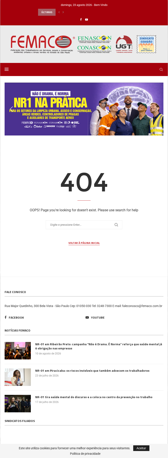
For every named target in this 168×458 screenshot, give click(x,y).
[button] (59, 12)
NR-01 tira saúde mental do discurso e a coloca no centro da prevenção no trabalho (93, 397)
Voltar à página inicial (84, 243)
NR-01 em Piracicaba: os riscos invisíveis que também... (72, 12)
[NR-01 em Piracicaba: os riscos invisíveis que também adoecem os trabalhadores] (18, 377)
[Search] (161, 69)
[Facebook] (81, 19)
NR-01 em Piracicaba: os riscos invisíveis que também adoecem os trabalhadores (92, 370)
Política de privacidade (85, 453)
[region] (84, 109)
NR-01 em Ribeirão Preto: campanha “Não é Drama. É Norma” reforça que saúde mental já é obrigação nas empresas (98, 346)
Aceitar (141, 448)
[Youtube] (86, 19)
